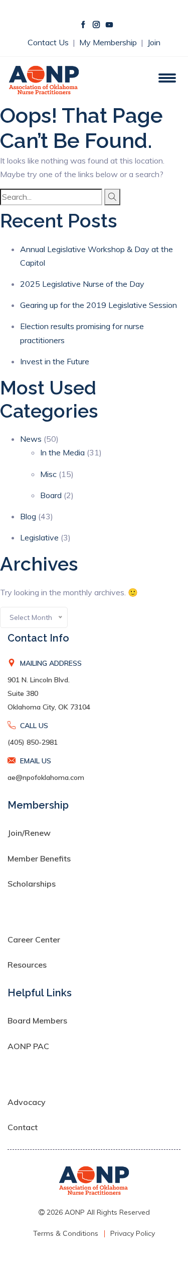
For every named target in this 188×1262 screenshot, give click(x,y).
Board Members (37, 1020)
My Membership (109, 42)
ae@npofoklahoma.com (46, 777)
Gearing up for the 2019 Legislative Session (98, 305)
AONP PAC (28, 1046)
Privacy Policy (132, 1233)
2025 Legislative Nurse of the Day (82, 284)
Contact (23, 1127)
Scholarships (32, 884)
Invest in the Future (54, 361)
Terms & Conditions (65, 1233)
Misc (48, 474)
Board (51, 495)
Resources (27, 965)
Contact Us (49, 42)
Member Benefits (39, 858)
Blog (28, 516)
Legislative (39, 537)
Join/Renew (29, 833)
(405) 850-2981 (33, 742)
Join (153, 42)
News (31, 439)
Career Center (34, 939)
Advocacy (27, 1102)
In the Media (62, 452)
